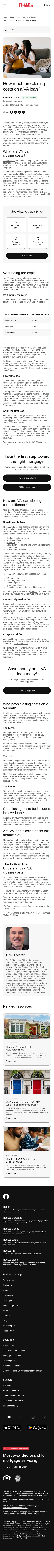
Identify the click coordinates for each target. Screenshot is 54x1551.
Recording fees (13, 583)
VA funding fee (24, 280)
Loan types (21, 17)
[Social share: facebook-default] (11, 112)
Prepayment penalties (16, 549)
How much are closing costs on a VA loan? (20, 20)
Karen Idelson (18, 101)
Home (5, 17)
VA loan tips (33, 17)
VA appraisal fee (21, 644)
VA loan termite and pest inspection (22, 770)
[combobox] (27, 29)
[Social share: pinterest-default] (23, 112)
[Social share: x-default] (15, 112)
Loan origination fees (16, 580)
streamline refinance (14, 366)
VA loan (33, 592)
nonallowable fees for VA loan (26, 534)
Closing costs (9, 161)
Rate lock (11, 543)
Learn (12, 17)
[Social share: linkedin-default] (19, 112)
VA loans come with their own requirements (26, 175)
